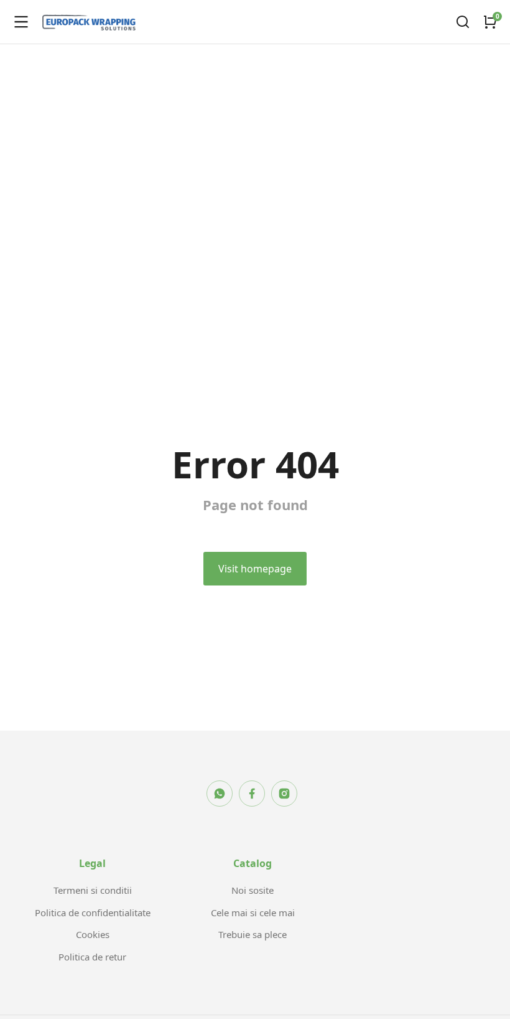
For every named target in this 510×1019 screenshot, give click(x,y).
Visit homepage (255, 569)
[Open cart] (490, 21)
